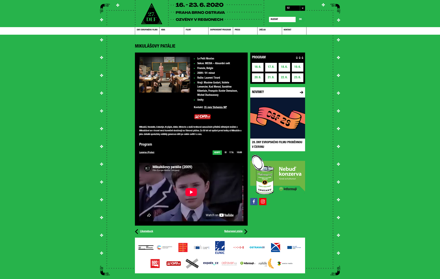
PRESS (237, 30)
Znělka (262, 30)
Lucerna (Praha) (146, 152)
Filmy (188, 30)
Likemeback (146, 231)
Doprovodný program (220, 30)
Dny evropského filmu (147, 30)
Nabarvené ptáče (233, 231)
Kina (163, 30)
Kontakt (287, 30)
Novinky (258, 92)
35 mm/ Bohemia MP (215, 107)
